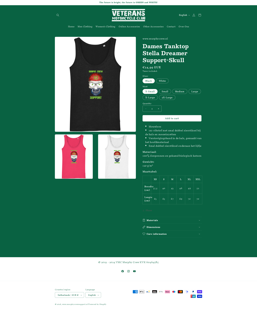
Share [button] (149, 210)
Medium (179, 91)
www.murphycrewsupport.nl (75, 304)
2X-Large (167, 97)
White (162, 80)
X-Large (150, 97)
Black (148, 80)
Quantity (147, 103)
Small (165, 91)
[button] (58, 15)
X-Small (150, 91)
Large (194, 91)
